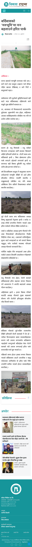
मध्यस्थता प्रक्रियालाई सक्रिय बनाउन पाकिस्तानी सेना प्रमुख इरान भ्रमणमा (13, 418)
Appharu (24, 542)
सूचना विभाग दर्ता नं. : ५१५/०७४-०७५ (5, 534)
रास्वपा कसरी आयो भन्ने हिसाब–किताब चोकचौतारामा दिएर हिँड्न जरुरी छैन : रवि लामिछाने (15, 439)
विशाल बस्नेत (8, 34)
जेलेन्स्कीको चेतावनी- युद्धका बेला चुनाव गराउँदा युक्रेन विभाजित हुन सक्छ (14, 459)
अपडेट (5, 411)
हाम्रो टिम (16, 532)
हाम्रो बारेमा (26, 532)
